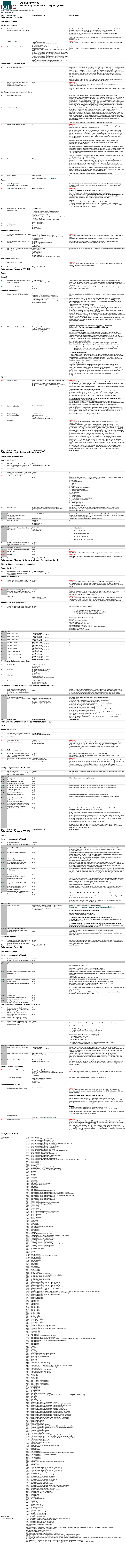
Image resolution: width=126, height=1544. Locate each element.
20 (2, 262)
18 (2, 241)
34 (2, 513)
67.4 (2, 862)
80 (2, 1070)
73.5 (2, 983)
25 (2, 380)
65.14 (2, 808)
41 (2, 580)
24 (2, 327)
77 (2, 1047)
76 (2, 1021)
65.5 (2, 785)
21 (2, 280)
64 (2, 771)
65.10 (2, 794)
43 (2, 596)
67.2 (2, 852)
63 (2, 758)
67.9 (2, 886)
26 (2, 406)
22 (2, 286)
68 (2, 893)
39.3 (2, 551)
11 (1, 183)
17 (2, 234)
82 (2, 1088)
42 (2, 589)
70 (2, 930)
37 (2, 528)
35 (2, 518)
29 (2, 420)
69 (2, 905)
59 (2, 697)
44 (2, 606)
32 (2, 475)
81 (2, 1077)
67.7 (2, 878)
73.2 (2, 971)
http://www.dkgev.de (50, 178)
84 (2, 1119)
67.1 (2, 847)
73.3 (2, 979)
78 (2, 1053)
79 (2, 1059)
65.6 (2, 787)
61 (2, 740)
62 (2, 753)
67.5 (2, 868)
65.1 (2, 778)
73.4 (2, 981)
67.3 (2, 859)
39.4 (2, 554)
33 (2, 507)
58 (2, 689)
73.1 (2, 963)
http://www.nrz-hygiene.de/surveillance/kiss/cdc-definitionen (92, 907)
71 (2, 940)
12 (2, 188)
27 (2, 413)
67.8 (2, 883)
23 (2, 294)
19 (2, 248)
